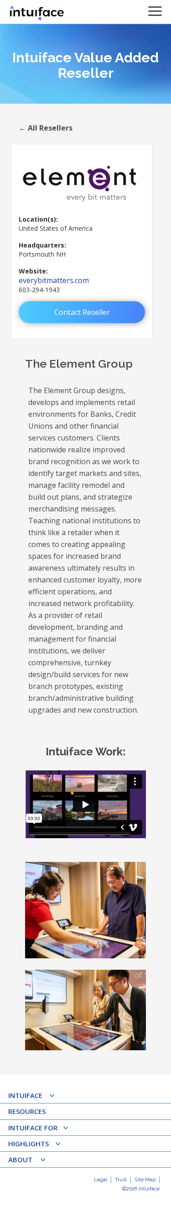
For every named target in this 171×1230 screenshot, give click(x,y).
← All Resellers (46, 128)
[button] (34, 1096)
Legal (100, 1180)
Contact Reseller (82, 312)
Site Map (145, 1180)
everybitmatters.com (54, 280)
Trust (121, 1180)
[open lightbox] (85, 910)
